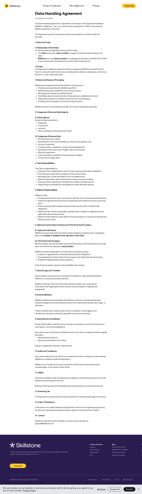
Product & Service (96, 444)
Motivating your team (118, 447)
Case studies (94, 452)
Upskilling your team (118, 452)
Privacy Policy (106, 480)
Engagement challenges (120, 449)
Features (92, 447)
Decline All (115, 489)
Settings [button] (101, 489)
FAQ (91, 455)
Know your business (118, 455)
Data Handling (127, 480)
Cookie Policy (93, 480)
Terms (117, 480)
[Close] (138, 489)
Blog (113, 444)
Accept (129, 489)
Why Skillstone (94, 450)
